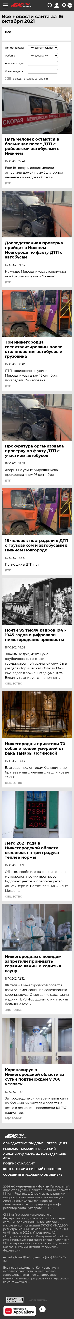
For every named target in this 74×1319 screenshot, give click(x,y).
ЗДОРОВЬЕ (13, 1010)
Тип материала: (14, 47)
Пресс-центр (57, 1143)
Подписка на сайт (19, 1163)
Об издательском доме (23, 1143)
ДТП (8, 183)
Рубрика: (10, 55)
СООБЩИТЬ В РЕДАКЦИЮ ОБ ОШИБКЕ (32, 1174)
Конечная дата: (14, 71)
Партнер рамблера (37, 1300)
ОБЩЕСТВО (13, 683)
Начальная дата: (15, 63)
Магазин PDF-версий (38, 1149)
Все (8, 32)
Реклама (10, 1149)
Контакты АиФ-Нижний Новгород (32, 1169)
